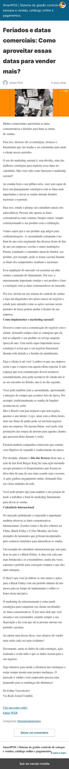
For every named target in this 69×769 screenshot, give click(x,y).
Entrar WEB (10, 713)
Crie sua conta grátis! (15, 707)
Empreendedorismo (29, 721)
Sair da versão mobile (34, 764)
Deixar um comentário (34, 732)
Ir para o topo (58, 753)
